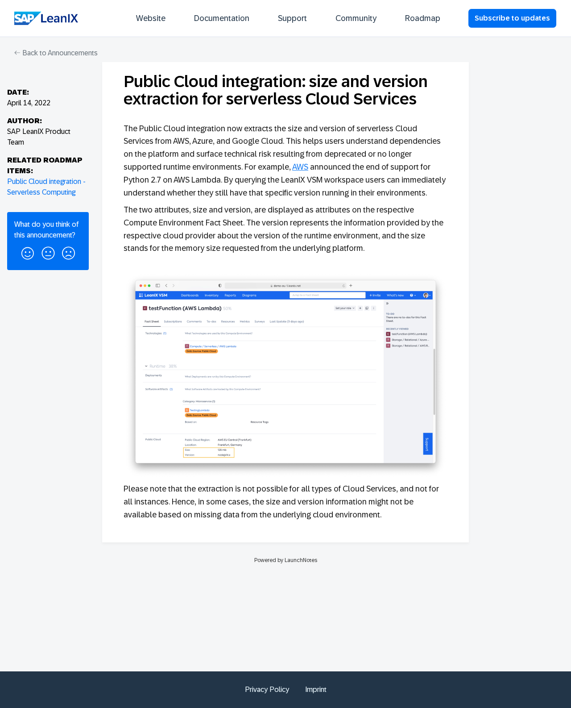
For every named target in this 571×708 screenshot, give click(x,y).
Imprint (316, 689)
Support (292, 18)
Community (356, 18)
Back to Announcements (59, 53)
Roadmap (422, 18)
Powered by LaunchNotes (285, 560)
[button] (27, 251)
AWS (300, 166)
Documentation (221, 18)
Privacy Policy (267, 689)
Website (151, 18)
